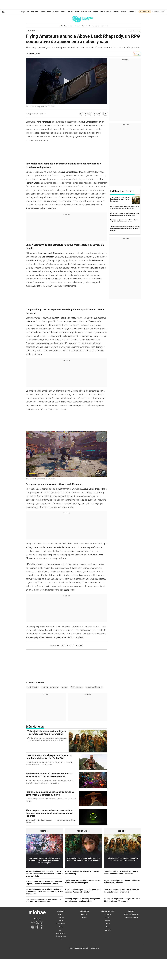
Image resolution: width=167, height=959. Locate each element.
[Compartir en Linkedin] (95, 114)
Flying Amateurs (76, 687)
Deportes (116, 12)
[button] (4, 12)
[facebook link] (33, 922)
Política (124, 12)
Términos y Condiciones (131, 914)
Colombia (56, 12)
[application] (66, 81)
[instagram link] (41, 922)
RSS (61, 939)
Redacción (84, 914)
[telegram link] (37, 927)
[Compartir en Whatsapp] (81, 114)
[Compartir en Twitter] (90, 114)
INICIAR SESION (159, 11)
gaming (64, 687)
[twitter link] (37, 922)
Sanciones (69, 26)
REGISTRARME (144, 11)
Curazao (84, 26)
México (70, 12)
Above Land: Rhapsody (94, 687)
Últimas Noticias (105, 12)
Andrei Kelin (77, 26)
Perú (77, 12)
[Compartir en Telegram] (99, 114)
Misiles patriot (93, 26)
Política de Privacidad (131, 917)
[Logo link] (83, 19)
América (60, 914)
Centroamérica (86, 12)
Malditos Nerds (32, 31)
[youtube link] (33, 927)
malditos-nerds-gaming (50, 687)
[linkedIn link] (41, 927)
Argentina (34, 12)
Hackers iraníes (102, 26)
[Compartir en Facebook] (86, 114)
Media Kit (108, 930)
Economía (131, 12)
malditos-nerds (32, 687)
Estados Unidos (45, 12)
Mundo (95, 12)
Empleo (84, 917)
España (63, 12)
